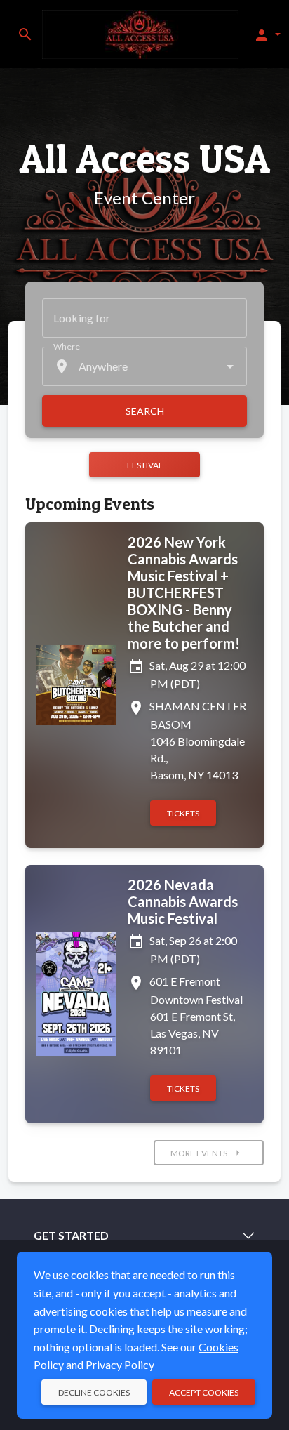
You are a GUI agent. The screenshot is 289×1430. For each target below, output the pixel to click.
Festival (145, 465)
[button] (267, 34)
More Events (207, 1152)
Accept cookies (203, 1392)
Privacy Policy (120, 1364)
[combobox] (144, 366)
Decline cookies (94, 1392)
